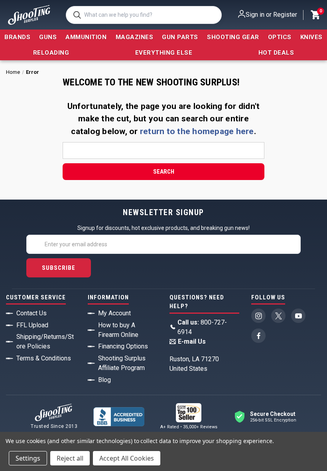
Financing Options (123, 346)
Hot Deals (276, 52)
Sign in (255, 14)
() (320, 12)
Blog (104, 380)
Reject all (70, 458)
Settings (28, 458)
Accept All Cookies (126, 458)
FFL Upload (32, 325)
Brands (17, 37)
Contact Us (31, 313)
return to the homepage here (197, 131)
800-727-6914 (202, 327)
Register (285, 14)
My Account (114, 313)
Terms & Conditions (43, 358)
